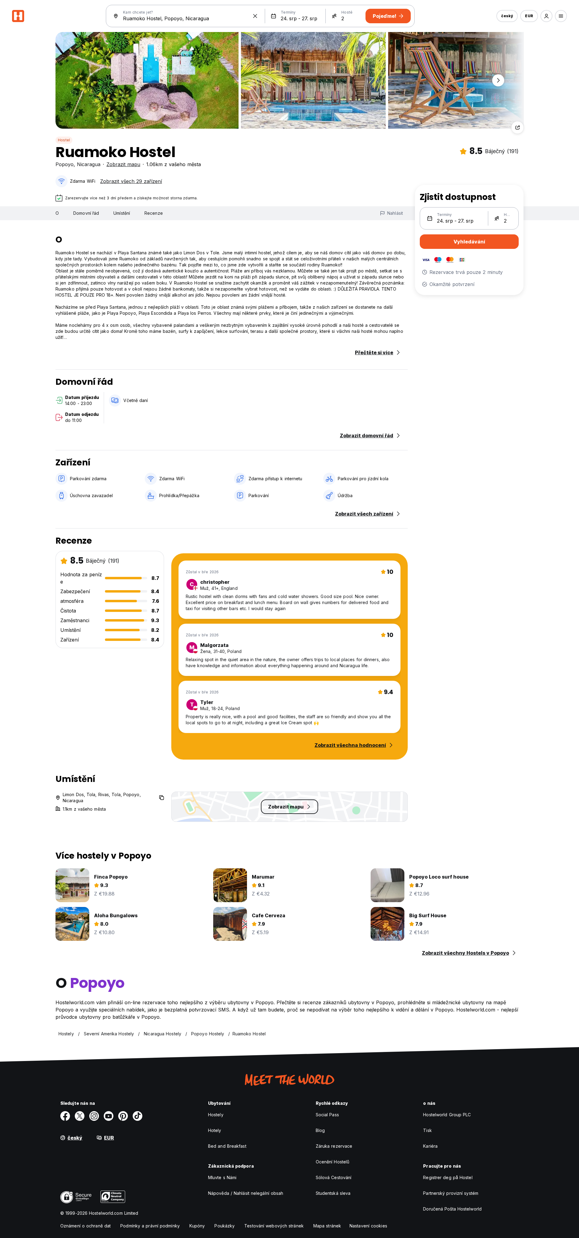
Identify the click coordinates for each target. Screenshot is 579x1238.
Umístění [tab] (121, 213)
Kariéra (430, 1146)
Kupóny (197, 1225)
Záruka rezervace (334, 1146)
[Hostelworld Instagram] (94, 1116)
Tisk (427, 1130)
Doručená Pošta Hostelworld (452, 1208)
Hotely (214, 1130)
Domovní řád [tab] (86, 213)
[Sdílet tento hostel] (517, 127)
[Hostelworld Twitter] (79, 1116)
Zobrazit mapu (123, 164)
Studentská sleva (333, 1193)
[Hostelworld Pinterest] (123, 1116)
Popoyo (64, 164)
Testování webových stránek (274, 1225)
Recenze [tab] (153, 213)
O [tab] (57, 213)
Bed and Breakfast (227, 1146)
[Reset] (255, 16)
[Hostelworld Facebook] (65, 1116)
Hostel (64, 140)
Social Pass (327, 1114)
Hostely (215, 1114)
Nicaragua (88, 164)
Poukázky (224, 1225)
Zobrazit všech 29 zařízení (131, 181)
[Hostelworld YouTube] (108, 1116)
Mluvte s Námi (222, 1177)
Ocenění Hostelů (333, 1161)
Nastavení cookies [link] (368, 1225)
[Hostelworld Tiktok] (137, 1116)
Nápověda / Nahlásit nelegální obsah (245, 1193)
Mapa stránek (327, 1225)
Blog (320, 1130)
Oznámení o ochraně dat (85, 1225)
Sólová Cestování (334, 1177)
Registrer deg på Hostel (447, 1177)
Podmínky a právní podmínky (150, 1225)
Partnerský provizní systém (450, 1193)
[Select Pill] (546, 16)
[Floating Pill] (498, 80)
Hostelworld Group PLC (447, 1114)
